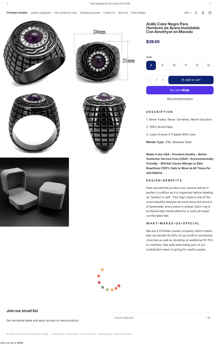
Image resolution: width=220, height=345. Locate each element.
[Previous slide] (7, 3)
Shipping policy (105, 334)
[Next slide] (210, 3)
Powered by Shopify (39, 334)
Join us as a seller (12, 342)
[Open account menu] (202, 12)
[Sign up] (208, 317)
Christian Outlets (21, 334)
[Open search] (196, 12)
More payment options (180, 98)
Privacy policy (72, 334)
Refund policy (58, 334)
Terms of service (88, 334)
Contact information (122, 334)
